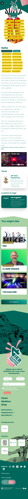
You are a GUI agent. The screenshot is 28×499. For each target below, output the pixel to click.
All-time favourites (7, 51)
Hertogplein (17, 51)
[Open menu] (25, 2)
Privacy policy (5, 473)
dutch (2, 149)
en (12, 482)
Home (4, 398)
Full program (14, 302)
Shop (4, 405)
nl (5, 482)
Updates (6, 402)
